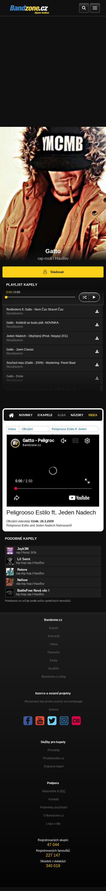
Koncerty (54, 636)
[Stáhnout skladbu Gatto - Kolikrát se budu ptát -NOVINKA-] (97, 324)
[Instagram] (64, 720)
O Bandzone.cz (53, 815)
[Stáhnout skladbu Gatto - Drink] (97, 378)
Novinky (26, 415)
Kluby (53, 660)
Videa (92, 415)
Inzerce (54, 709)
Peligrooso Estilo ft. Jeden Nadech (69, 429)
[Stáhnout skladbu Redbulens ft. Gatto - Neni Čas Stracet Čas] (97, 311)
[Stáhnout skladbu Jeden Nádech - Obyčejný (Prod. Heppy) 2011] (97, 338)
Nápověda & (53, 791)
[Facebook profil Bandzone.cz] (27, 720)
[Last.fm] (76, 720)
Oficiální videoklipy (28, 429)
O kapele (45, 415)
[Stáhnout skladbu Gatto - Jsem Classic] (97, 351)
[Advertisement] (53, 71)
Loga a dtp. (53, 823)
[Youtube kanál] (39, 720)
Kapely (53, 628)
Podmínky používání (53, 807)
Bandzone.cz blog (54, 676)
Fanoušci (54, 652)
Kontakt (54, 799)
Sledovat (57, 272)
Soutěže (53, 668)
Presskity (54, 750)
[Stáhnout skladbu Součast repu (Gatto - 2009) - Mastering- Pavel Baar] (97, 364)
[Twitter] (52, 720)
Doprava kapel (54, 766)
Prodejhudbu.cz (53, 758)
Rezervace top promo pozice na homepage (54, 701)
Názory (77, 415)
